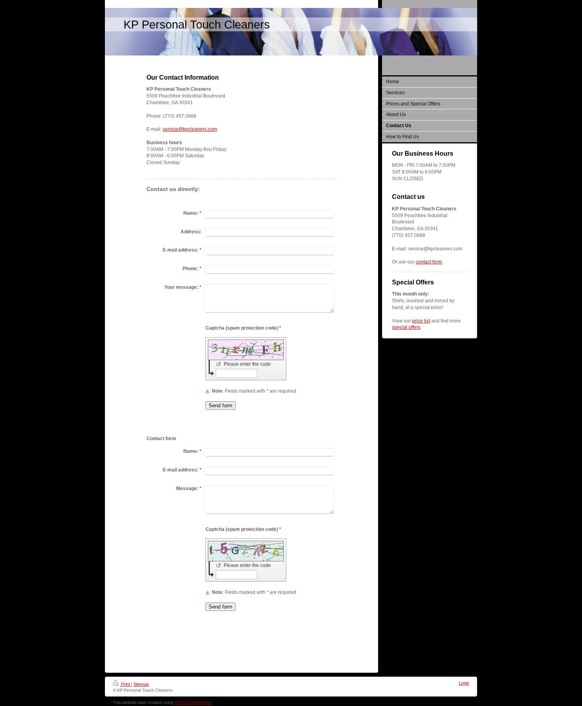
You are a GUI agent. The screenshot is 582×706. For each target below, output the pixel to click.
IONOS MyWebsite (193, 702)
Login (464, 683)
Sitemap (141, 684)
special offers (406, 327)
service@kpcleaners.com (190, 129)
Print (125, 684)
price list (421, 321)
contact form (429, 262)
